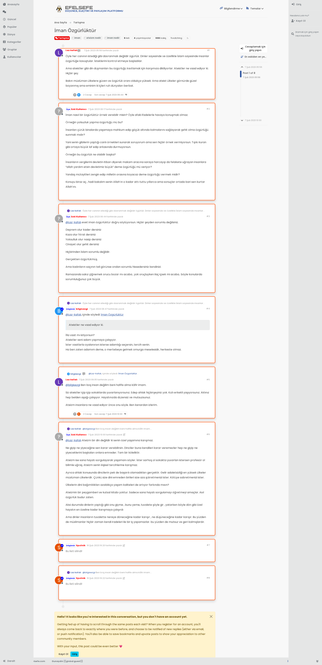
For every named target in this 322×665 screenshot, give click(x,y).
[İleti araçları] (202, 95)
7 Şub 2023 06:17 (96, 109)
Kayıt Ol (63, 654)
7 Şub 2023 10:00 (96, 434)
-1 (189, 414)
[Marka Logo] (59, 8)
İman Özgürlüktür (112, 315)
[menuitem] (305, 4)
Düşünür (70, 309)
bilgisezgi (82, 309)
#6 (208, 434)
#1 (208, 50)
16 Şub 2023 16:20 (96, 545)
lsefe (94, 8)
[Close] (211, 616)
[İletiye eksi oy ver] (195, 95)
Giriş (74, 654)
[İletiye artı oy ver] (183, 95)
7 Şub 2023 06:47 (98, 309)
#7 (208, 545)
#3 (208, 216)
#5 (208, 379)
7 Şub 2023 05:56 (93, 50)
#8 (208, 577)
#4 (208, 308)
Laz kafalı (71, 50)
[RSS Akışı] (187, 38)
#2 (208, 108)
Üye (68, 109)
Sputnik (80, 545)
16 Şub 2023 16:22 (96, 578)
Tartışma (63, 38)
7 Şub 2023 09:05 (88, 379)
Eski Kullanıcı (79, 109)
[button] (16, 42)
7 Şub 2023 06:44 (97, 216)
